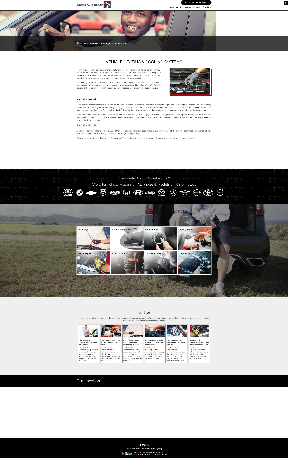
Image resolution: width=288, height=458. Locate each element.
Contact (196, 8)
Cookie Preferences (133, 449)
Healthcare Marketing (160, 454)
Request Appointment (196, 2)
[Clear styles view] (286, 3)
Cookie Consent (146, 449)
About (179, 8)
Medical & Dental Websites (143, 454)
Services (187, 8)
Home (171, 8)
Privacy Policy (157, 449)
